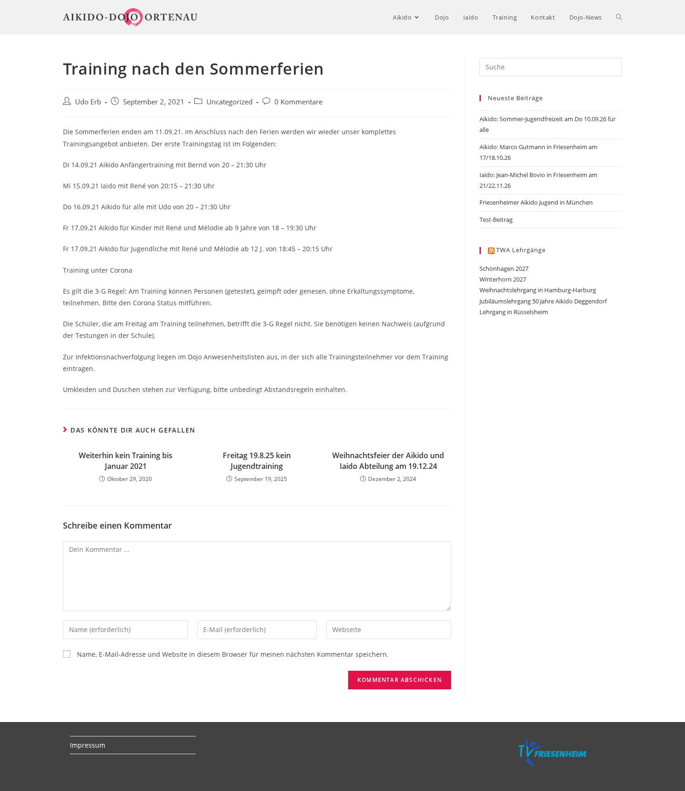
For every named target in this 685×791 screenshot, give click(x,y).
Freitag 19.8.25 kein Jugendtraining (257, 460)
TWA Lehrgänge (521, 250)
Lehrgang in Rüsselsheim (514, 312)
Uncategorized (229, 101)
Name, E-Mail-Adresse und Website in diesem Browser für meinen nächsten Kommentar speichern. (233, 654)
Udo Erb (88, 101)
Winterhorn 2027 (503, 279)
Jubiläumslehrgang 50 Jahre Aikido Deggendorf (543, 301)
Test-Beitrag (496, 219)
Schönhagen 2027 (504, 268)
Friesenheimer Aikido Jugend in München (536, 202)
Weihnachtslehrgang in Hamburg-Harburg (538, 290)
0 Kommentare (298, 101)
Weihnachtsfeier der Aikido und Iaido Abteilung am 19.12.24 (388, 460)
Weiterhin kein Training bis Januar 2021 (125, 460)
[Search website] (619, 17)
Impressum (87, 745)
